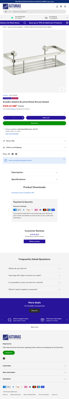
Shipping (13, 109)
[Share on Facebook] (12, 154)
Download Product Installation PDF (23, 193)
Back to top (34, 327)
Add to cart (46, 118)
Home (4, 27)
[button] (61, 6)
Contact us (8, 352)
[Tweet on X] (9, 154)
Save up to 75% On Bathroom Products (41, 23)
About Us (5, 394)
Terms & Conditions (44, 394)
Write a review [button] (34, 241)
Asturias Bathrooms (12, 391)
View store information (12, 133)
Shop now (34, 310)
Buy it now (34, 123)
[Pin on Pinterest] (16, 154)
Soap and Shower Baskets (15, 27)
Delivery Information (15, 394)
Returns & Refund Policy (30, 394)
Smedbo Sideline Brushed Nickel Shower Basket (38, 27)
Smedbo (5, 95)
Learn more (41, 1)
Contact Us (54, 394)
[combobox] (34, 12)
